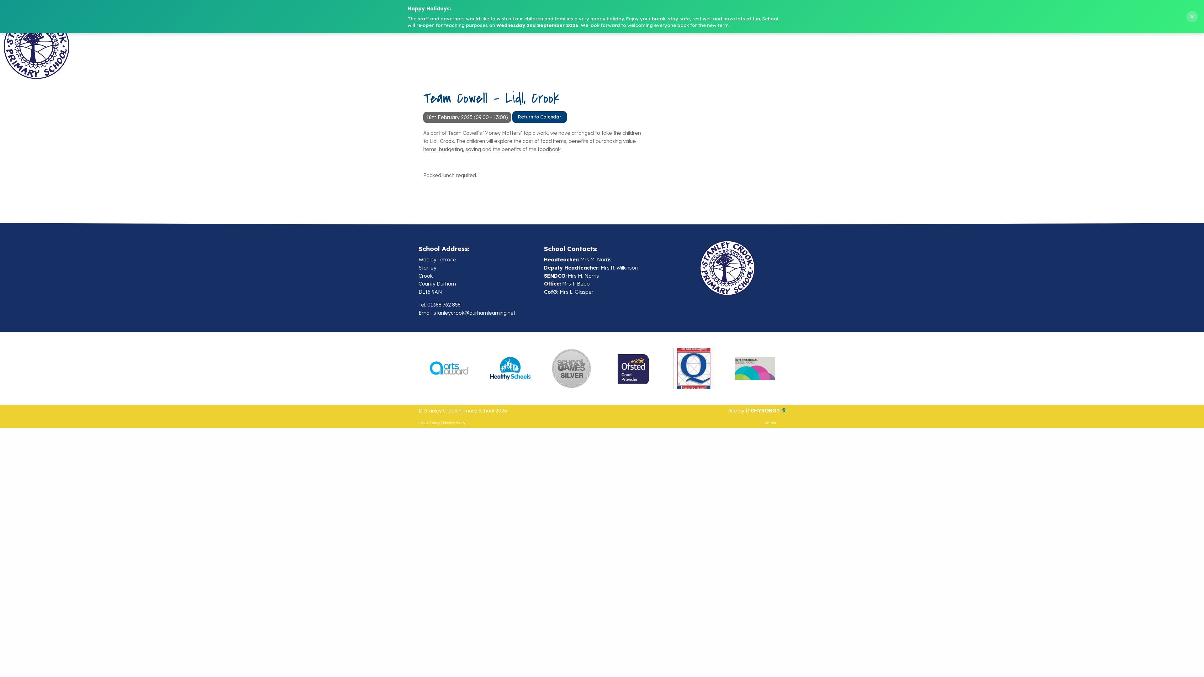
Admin (770, 423)
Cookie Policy (429, 423)
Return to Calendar (539, 117)
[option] (449, 368)
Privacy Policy (454, 423)
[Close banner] (1192, 16)
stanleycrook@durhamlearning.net (474, 313)
